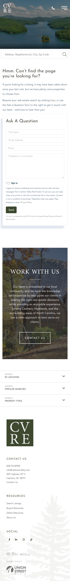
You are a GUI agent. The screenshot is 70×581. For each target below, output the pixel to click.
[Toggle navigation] (64, 8)
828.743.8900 (13, 465)
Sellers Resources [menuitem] (15, 512)
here (52, 100)
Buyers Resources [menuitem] (15, 508)
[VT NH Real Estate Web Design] (35, 570)
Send (11, 209)
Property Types (13, 400)
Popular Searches (15, 388)
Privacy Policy (26, 202)
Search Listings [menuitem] (14, 503)
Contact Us (35, 338)
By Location (12, 377)
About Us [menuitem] (11, 517)
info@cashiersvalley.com (18, 469)
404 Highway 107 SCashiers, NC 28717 (16, 476)
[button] (64, 54)
